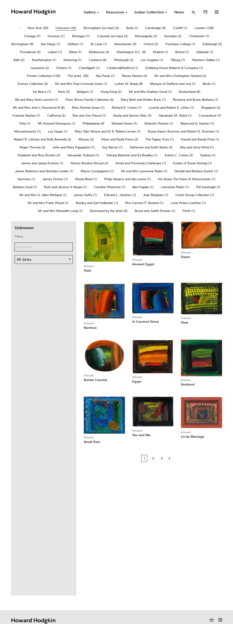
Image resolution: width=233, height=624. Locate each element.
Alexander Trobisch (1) (83, 155)
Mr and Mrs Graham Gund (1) (150, 91)
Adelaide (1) (204, 52)
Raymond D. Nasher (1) (197, 123)
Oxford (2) (151, 44)
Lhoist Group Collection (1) (194, 195)
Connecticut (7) (210, 115)
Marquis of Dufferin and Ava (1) (172, 84)
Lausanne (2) (39, 68)
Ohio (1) (24, 123)
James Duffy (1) (85, 195)
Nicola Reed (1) (86, 179)
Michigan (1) (81, 36)
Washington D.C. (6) (131, 52)
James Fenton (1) (55, 179)
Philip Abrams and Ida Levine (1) (127, 179)
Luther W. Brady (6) (128, 84)
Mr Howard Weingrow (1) (56, 123)
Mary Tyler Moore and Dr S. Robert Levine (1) (107, 131)
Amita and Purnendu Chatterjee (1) (140, 163)
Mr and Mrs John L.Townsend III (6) (39, 107)
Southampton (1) (44, 60)
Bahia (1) (75, 52)
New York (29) (38, 28)
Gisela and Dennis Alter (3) (132, 115)
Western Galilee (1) (206, 60)
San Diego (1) (50, 44)
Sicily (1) (132, 28)
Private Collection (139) (43, 76)
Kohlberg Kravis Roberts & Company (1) (174, 68)
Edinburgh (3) (212, 44)
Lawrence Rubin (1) (175, 187)
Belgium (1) (85, 91)
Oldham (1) (75, 44)
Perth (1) (188, 211)
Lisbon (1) (55, 52)
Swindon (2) (173, 36)
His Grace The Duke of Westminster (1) (186, 179)
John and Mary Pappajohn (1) (74, 147)
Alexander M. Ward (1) (175, 115)
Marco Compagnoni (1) (97, 171)
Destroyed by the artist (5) (108, 211)
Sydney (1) (207, 155)
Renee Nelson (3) (134, 76)
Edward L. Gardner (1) (120, 195)
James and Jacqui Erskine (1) (42, 163)
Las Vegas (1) (57, 131)
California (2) (56, 115)
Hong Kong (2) (111, 91)
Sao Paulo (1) (105, 76)
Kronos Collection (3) (33, 84)
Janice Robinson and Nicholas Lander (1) (44, 171)
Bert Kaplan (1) (143, 187)
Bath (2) (19, 60)
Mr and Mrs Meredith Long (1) (60, 211)
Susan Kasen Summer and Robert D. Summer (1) (183, 131)
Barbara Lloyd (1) (25, 187)
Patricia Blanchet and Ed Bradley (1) (131, 155)
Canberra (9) (97, 60)
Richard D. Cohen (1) (127, 107)
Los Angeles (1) (152, 60)
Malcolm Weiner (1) (158, 123)
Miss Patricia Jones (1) (88, 107)
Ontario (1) (63, 68)
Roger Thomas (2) (32, 147)
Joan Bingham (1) (155, 195)
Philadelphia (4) (93, 123)
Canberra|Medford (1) (122, 68)
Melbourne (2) (99, 52)
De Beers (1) (42, 91)
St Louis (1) (99, 44)
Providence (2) (30, 52)
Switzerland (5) (189, 91)
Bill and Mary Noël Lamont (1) (36, 99)
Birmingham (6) (22, 44)
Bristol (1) (182, 52)
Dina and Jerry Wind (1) (197, 147)
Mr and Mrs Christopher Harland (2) (180, 76)
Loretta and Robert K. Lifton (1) (171, 107)
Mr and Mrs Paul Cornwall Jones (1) (81, 84)
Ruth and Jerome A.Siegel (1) (65, 187)
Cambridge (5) (155, 28)
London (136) (204, 28)
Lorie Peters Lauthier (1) (188, 203)
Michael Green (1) (124, 123)
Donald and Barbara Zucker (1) (196, 171)
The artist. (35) (78, 76)
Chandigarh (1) (89, 68)
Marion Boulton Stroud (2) (89, 163)
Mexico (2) (86, 139)
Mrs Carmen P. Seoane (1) (144, 203)
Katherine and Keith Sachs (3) (151, 147)
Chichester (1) (199, 36)
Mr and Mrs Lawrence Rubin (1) (144, 171)
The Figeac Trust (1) (159, 139)
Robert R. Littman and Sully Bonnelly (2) (42, 139)
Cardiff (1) (180, 28)
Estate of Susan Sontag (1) (192, 163)
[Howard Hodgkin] (33, 12)
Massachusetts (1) (27, 131)
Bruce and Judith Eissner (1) (155, 211)
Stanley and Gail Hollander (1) (97, 203)
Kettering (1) (72, 60)
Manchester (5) (125, 44)
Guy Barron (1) (112, 147)
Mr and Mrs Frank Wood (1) (48, 203)
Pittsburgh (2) (123, 60)
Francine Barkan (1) (26, 115)
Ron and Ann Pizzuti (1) (89, 115)
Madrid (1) (160, 52)
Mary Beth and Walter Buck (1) (143, 99)
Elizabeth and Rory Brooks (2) (39, 155)
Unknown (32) (66, 28)
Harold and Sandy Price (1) (200, 139)
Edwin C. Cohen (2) (179, 155)
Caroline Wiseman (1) (109, 187)
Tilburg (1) (177, 60)
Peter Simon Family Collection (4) (89, 99)
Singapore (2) (210, 107)
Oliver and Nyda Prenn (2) (119, 139)
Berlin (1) (209, 84)
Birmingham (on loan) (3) (101, 28)
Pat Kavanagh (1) (208, 187)
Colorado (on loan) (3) (112, 36)
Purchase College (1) (180, 44)
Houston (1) (56, 36)
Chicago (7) (32, 36)
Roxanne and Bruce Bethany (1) (195, 99)
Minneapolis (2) (146, 36)
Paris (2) (64, 91)
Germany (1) (26, 179)
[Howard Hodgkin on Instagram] (216, 12)
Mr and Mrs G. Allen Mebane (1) (42, 195)
